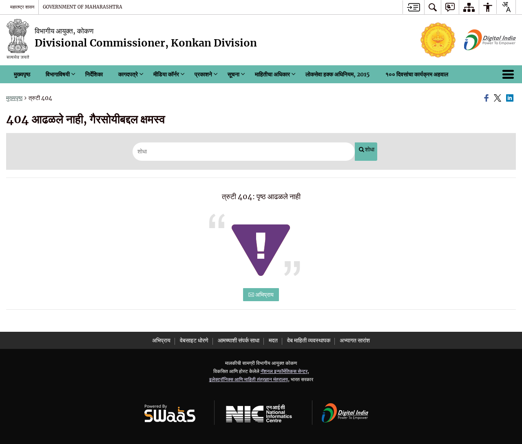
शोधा (369, 149)
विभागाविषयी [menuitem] (58, 74)
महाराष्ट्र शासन (22, 7)
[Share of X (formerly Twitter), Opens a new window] (499, 98)
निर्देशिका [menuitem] (94, 74)
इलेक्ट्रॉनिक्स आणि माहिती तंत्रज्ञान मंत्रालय (248, 379)
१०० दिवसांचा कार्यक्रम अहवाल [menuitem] (416, 74)
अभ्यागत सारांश (355, 340)
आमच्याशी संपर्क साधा (238, 340)
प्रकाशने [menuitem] (203, 74)
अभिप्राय (264, 294)
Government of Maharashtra (82, 7)
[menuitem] (433, 7)
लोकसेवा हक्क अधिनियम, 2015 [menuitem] (337, 74)
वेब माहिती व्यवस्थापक (308, 340)
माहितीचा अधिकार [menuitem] (272, 74)
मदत (273, 340)
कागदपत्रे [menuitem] (128, 74)
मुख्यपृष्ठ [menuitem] (22, 74)
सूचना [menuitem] (233, 74)
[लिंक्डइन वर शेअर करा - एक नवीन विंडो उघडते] (511, 98)
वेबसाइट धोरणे (194, 340)
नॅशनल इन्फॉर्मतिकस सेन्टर (284, 371)
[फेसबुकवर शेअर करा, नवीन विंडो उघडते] (488, 98)
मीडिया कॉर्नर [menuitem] (166, 74)
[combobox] (506, 7)
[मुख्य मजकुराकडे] (413, 7)
